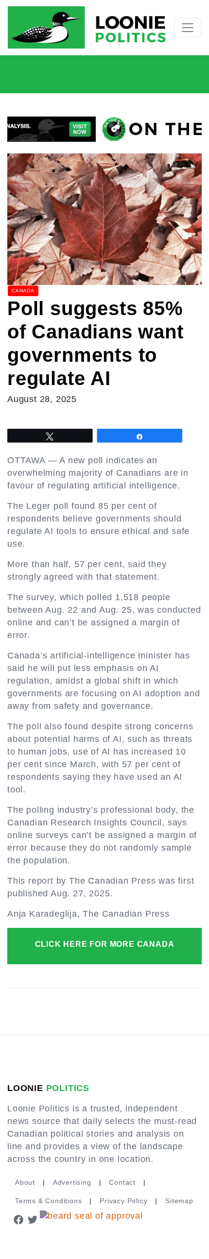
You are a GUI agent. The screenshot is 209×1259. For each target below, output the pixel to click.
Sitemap (179, 1201)
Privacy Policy (123, 1201)
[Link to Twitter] (33, 1219)
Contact (122, 1182)
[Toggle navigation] (187, 27)
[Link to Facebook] (18, 1219)
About (25, 1182)
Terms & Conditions (48, 1201)
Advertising (72, 1182)
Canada (23, 290)
